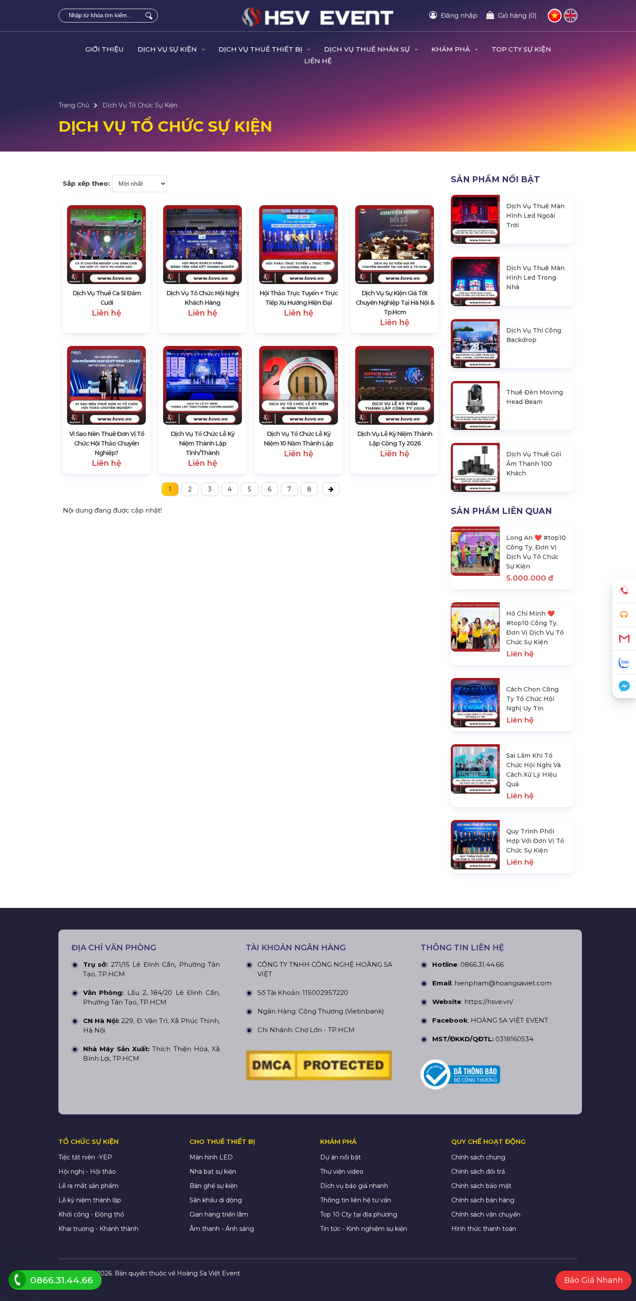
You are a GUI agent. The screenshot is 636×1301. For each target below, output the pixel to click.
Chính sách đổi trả (478, 1171)
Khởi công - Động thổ (91, 1214)
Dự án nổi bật (340, 1157)
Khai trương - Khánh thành (98, 1229)
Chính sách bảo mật (481, 1186)
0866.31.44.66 (482, 964)
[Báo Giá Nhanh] (624, 615)
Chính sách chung (478, 1157)
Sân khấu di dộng (216, 1200)
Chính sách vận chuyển (485, 1214)
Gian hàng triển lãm (219, 1214)
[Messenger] (624, 686)
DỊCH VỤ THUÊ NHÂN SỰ (367, 49)
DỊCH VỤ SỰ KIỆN (168, 49)
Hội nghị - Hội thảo (87, 1171)
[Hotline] (624, 591)
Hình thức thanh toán (483, 1229)
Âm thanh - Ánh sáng (222, 1229)
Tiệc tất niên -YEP (85, 1157)
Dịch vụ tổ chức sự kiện (140, 105)
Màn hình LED (211, 1157)
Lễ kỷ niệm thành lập (89, 1200)
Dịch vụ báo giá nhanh (354, 1186)
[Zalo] (624, 663)
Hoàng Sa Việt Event (208, 1273)
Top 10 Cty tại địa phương (358, 1214)
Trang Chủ (73, 105)
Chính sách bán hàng (482, 1200)
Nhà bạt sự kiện (213, 1171)
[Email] (624, 639)
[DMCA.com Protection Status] (319, 1067)
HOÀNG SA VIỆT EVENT (509, 1020)
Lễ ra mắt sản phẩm (88, 1186)
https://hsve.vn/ (488, 1002)
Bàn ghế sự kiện (214, 1186)
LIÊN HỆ (318, 61)
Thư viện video (341, 1171)
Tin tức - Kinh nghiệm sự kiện (363, 1229)
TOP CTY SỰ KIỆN (521, 49)
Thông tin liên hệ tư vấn (355, 1200)
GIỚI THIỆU (104, 49)
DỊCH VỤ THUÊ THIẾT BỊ (261, 49)
